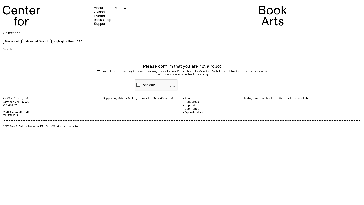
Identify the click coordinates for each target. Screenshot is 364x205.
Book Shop (102, 19)
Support (100, 23)
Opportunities (194, 112)
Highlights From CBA (68, 41)
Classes (100, 12)
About (98, 8)
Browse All (12, 41)
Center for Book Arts (18, 126)
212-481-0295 (11, 105)
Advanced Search (36, 41)
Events (99, 16)
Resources (192, 101)
